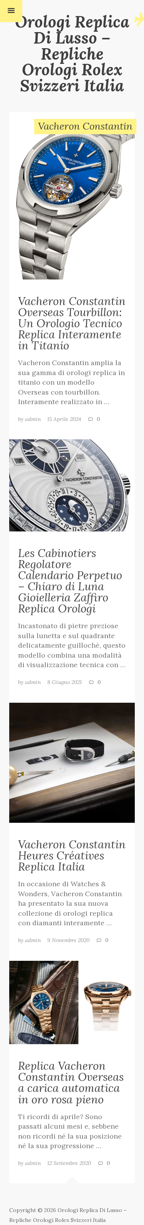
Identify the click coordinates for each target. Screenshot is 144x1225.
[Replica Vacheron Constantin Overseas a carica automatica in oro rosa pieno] (72, 1002)
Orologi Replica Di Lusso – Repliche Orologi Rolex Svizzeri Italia (72, 53)
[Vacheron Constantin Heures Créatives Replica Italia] (72, 762)
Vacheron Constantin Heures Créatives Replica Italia (72, 855)
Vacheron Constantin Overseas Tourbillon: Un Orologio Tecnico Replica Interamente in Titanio (72, 323)
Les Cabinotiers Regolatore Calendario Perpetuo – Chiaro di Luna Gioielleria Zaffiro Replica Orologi (70, 581)
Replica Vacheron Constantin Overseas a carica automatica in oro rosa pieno (71, 1082)
